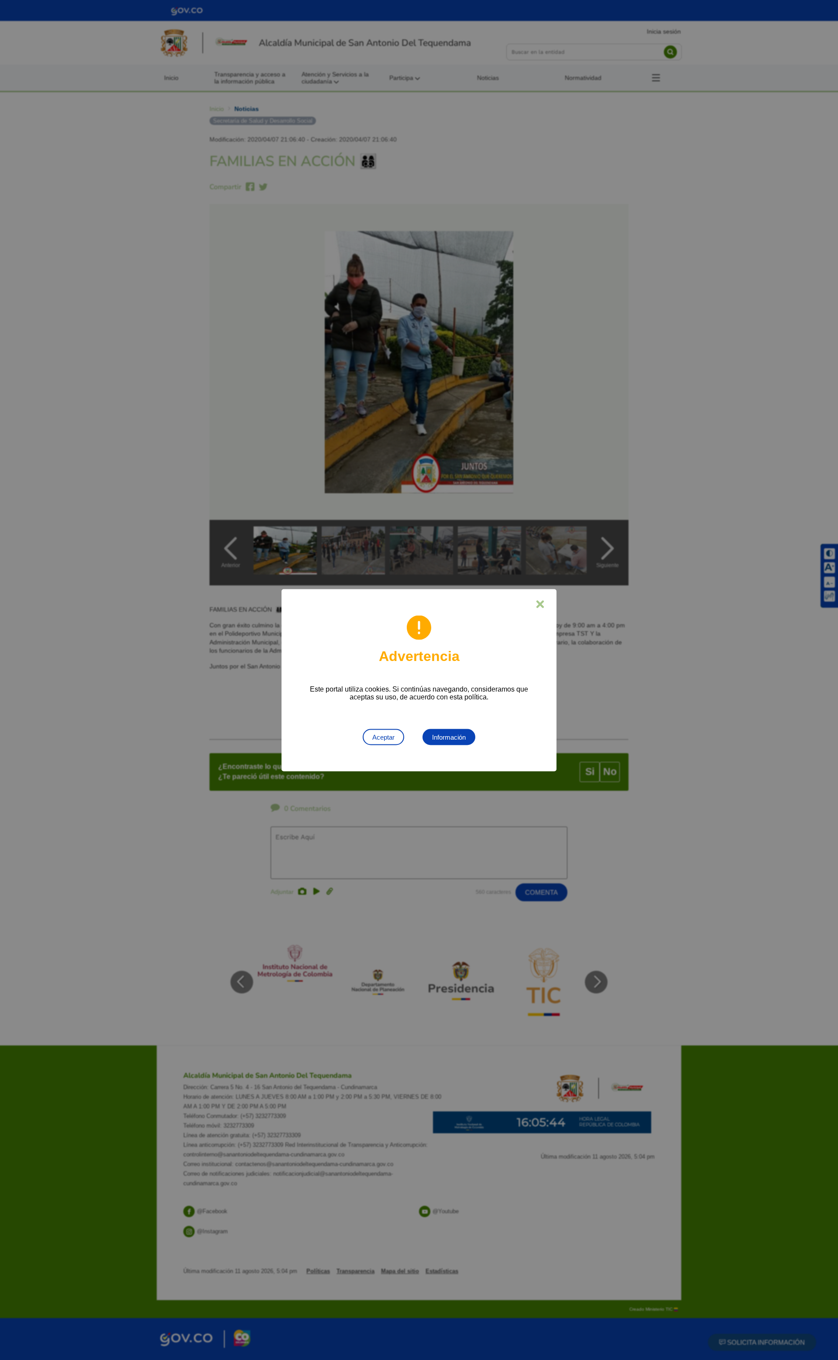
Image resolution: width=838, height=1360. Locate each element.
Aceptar (383, 737)
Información (449, 737)
